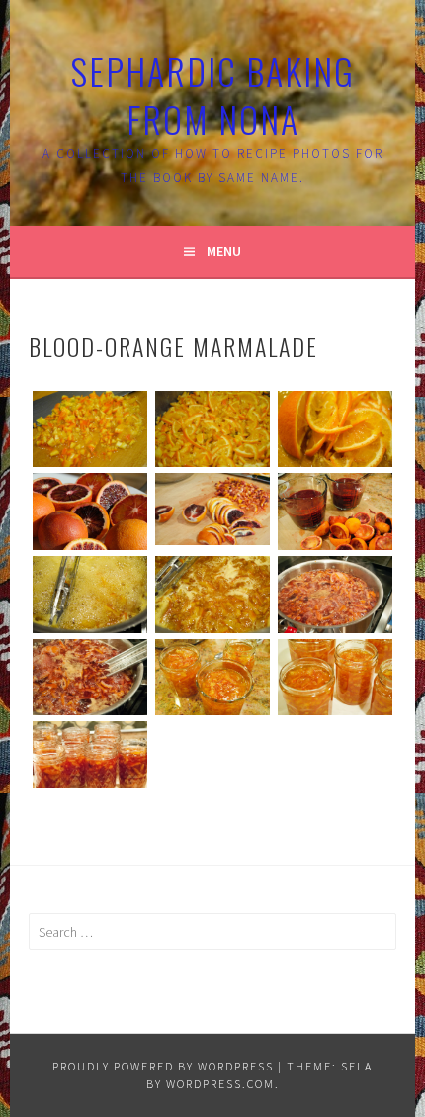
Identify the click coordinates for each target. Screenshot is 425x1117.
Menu (224, 251)
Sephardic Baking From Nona (212, 94)
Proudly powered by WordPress (163, 1066)
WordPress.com (220, 1083)
